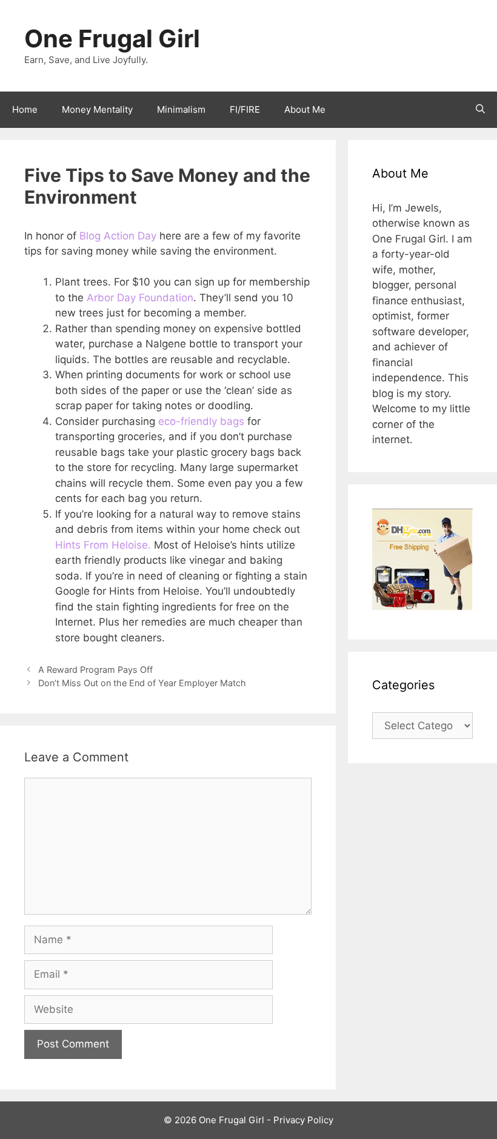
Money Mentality (97, 109)
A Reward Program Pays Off (95, 669)
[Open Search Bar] (480, 110)
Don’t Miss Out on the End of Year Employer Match (142, 683)
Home (25, 109)
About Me (304, 109)
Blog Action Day (117, 236)
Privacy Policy (303, 1120)
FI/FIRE (245, 109)
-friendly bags (201, 421)
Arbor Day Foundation (140, 298)
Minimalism (181, 109)
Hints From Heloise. (103, 545)
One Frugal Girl (112, 38)
